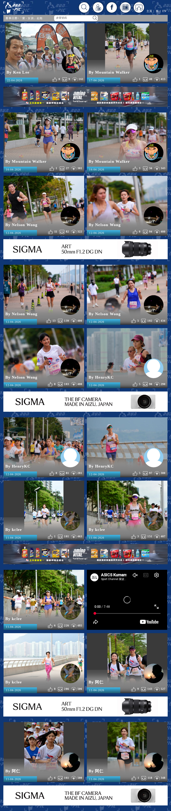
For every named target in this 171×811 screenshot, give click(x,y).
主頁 (149, 11)
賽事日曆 (11, 18)
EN (164, 11)
